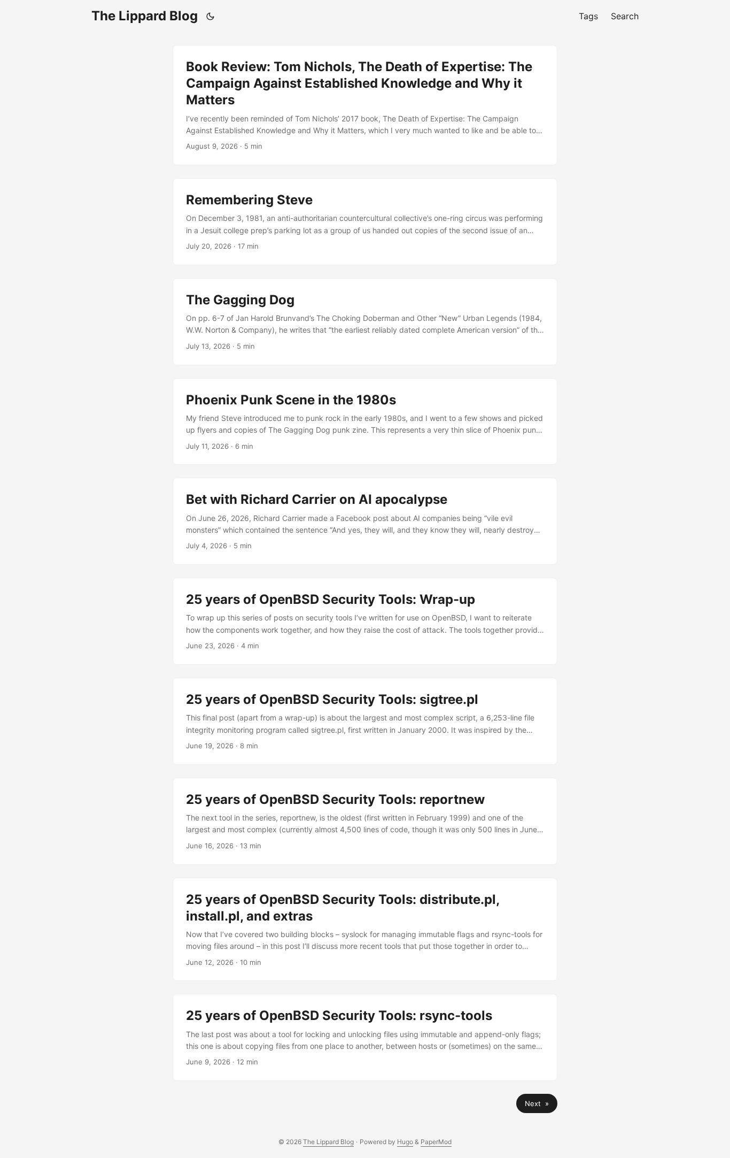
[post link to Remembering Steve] (365, 222)
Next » (537, 1103)
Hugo (405, 1142)
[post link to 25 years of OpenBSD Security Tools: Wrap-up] (365, 621)
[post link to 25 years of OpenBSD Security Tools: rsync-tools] (365, 1037)
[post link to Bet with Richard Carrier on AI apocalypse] (365, 521)
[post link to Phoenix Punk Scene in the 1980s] (365, 422)
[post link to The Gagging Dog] (365, 322)
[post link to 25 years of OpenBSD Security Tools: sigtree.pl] (365, 721)
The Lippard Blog (144, 16)
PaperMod (436, 1142)
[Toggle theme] (211, 16)
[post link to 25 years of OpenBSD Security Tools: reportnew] (365, 821)
